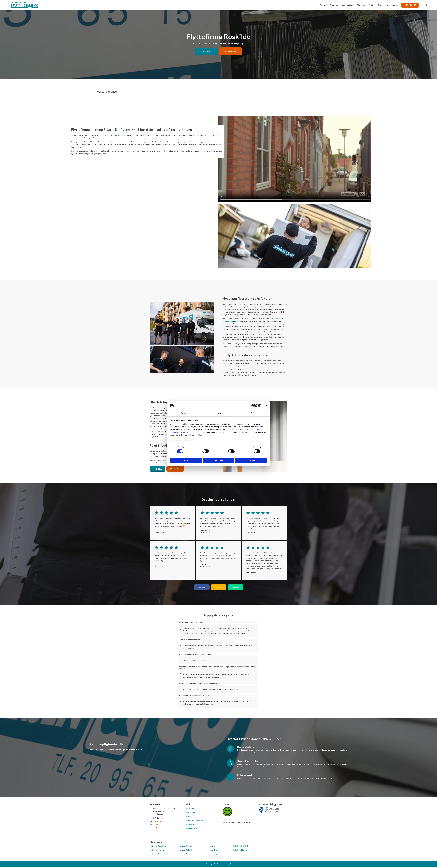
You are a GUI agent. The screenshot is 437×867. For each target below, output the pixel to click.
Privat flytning (191, 808)
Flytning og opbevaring (194, 820)
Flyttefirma (183, 854)
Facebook (156, 828)
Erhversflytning (191, 812)
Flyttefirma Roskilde (185, 846)
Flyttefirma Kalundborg (158, 846)
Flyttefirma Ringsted (240, 846)
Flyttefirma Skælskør (240, 850)
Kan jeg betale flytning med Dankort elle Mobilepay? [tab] (199, 683)
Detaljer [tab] (218, 413)
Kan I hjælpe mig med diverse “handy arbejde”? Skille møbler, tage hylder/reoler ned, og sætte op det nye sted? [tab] (217, 667)
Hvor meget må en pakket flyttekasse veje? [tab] (195, 654)
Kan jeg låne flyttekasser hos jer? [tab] (191, 622)
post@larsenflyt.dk (160, 825)
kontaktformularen (166, 463)
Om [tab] (252, 413)
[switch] (205, 451)
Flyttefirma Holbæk (212, 850)
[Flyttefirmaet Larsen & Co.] (25, 5)
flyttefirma (121, 135)
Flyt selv (189, 816)
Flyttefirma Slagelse (212, 854)
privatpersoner (275, 318)
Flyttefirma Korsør (156, 854)
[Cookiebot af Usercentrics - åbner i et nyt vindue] (251, 405)
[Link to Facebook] (426, 5)
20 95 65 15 (157, 822)
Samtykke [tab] (184, 413)
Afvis (186, 460)
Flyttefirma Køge (211, 846)
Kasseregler (190, 824)
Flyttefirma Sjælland (185, 850)
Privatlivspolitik (191, 828)
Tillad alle (251, 460)
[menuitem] (323, 5)
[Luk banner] (266, 405)
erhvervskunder (228, 321)
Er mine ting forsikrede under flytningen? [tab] (195, 695)
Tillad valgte (218, 460)
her (194, 440)
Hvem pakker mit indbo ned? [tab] (190, 640)
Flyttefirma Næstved (157, 850)
